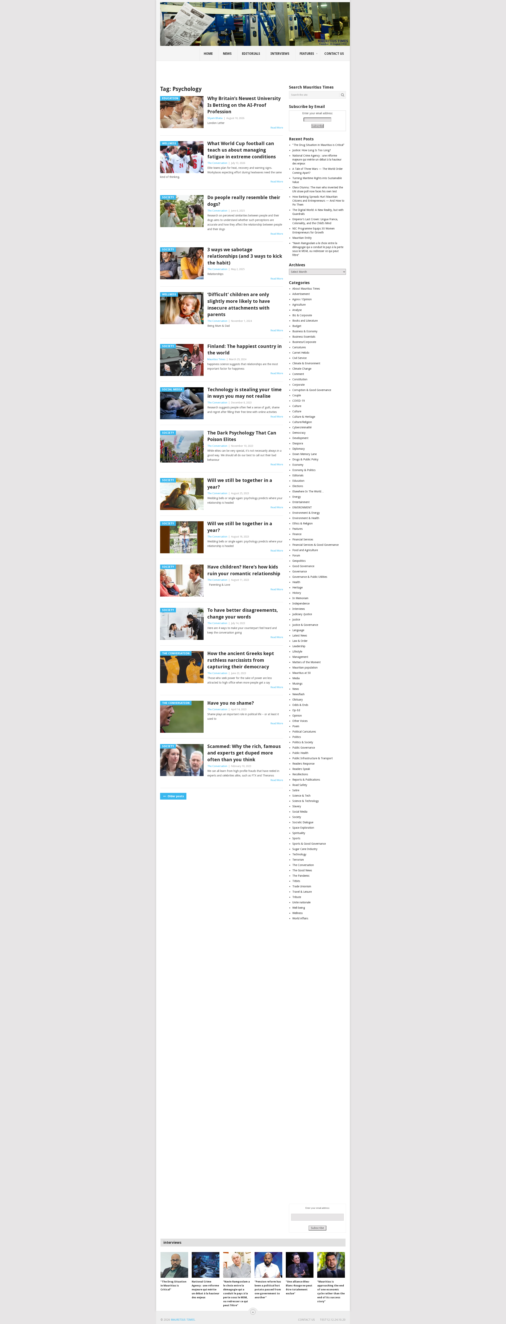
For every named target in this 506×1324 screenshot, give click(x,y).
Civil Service (299, 358)
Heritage (297, 587)
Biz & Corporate (302, 315)
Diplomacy (298, 448)
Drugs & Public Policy (305, 459)
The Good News (302, 870)
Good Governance (303, 566)
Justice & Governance (305, 624)
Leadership (298, 646)
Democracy (299, 432)
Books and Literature (305, 320)
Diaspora (297, 443)
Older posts (175, 796)
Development (300, 438)
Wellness (297, 913)
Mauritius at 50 (301, 672)
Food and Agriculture (305, 550)
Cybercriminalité (302, 427)
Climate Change (301, 368)
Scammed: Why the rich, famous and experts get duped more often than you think (244, 753)
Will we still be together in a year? (239, 484)
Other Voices (300, 720)
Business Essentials (303, 336)
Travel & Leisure (302, 891)
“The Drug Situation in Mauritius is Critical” (318, 144)
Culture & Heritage (303, 416)
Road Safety (299, 785)
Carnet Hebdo (300, 352)
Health (296, 582)
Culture (296, 406)
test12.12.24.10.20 (333, 1319)
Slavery (296, 806)
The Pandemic (301, 875)
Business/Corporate (304, 342)
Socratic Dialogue (302, 822)
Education (298, 480)
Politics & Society (302, 742)
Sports (296, 838)
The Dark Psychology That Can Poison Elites (241, 436)
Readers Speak (301, 769)
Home (208, 54)
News (227, 54)
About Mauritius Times (306, 288)
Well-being (298, 907)
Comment (298, 374)
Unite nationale (301, 902)
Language (298, 630)
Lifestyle (297, 651)
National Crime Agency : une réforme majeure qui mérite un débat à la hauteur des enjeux (317, 159)
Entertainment (301, 502)
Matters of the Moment (306, 662)
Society (296, 817)
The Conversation (217, 162)
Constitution (299, 379)
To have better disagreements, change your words (242, 613)
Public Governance (303, 747)
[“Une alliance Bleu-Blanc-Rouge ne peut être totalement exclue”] (299, 1265)
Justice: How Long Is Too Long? (311, 150)
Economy (297, 464)
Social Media (299, 811)
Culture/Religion (302, 422)
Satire (295, 790)
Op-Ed (296, 710)
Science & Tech (301, 795)
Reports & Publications (306, 779)
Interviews (279, 54)
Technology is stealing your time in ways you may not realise (244, 393)
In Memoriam (300, 598)
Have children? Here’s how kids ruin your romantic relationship (243, 570)
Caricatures (299, 347)
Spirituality (298, 833)
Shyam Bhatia (215, 118)
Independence (301, 603)
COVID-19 (298, 400)
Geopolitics (299, 560)
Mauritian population (305, 667)
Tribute (296, 897)
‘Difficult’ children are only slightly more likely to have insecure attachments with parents (238, 304)
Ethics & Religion (302, 523)
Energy (296, 496)
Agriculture (299, 304)
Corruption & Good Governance (311, 390)
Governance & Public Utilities (309, 576)
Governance (299, 571)
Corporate (298, 384)
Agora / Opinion (302, 299)
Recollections (300, 774)
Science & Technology (305, 801)
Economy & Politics (303, 470)
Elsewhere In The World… (308, 491)
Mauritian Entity (302, 237)
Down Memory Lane (304, 454)
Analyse (297, 310)
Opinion (297, 715)
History (296, 592)
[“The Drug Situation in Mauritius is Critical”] (174, 1265)
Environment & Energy (306, 512)
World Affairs (300, 918)
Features (307, 54)
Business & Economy (304, 331)
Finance (296, 534)
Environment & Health (305, 518)
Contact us (334, 54)
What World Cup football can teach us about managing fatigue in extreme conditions (241, 150)
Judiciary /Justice (302, 614)
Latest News (299, 635)
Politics (296, 736)
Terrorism (298, 859)
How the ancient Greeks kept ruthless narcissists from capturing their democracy (240, 660)
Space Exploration (303, 827)
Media (296, 678)
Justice (296, 619)
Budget (296, 326)
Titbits (296, 881)
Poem (295, 726)
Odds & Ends (300, 704)
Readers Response (303, 763)
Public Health (300, 753)
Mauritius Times (216, 359)
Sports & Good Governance (309, 843)
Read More (277, 127)
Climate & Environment (306, 363)
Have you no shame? (230, 703)
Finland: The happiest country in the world (244, 350)
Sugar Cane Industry (304, 849)
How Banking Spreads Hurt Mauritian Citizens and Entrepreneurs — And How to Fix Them (318, 200)
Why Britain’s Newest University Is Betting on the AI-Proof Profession (244, 105)
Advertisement (301, 294)
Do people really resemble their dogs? (243, 201)
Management (300, 656)
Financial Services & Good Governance (315, 544)
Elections (297, 486)
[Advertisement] (228, 70)
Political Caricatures (304, 731)
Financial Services (302, 539)
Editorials (251, 54)
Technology (299, 854)
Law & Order (300, 640)
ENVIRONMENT (302, 507)
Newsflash (298, 694)
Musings (297, 683)
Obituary (297, 699)
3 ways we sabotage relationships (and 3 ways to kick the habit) (244, 256)
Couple (296, 395)
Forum (296, 555)
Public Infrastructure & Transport (312, 758)
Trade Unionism (301, 886)
